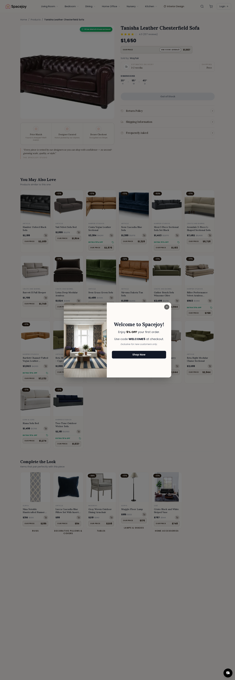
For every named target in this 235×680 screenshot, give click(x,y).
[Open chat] (227, 673)
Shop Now (138, 354)
